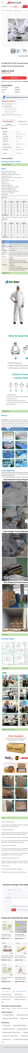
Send (14, 909)
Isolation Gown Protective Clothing (10, 1036)
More (2, 1042)
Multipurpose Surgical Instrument (10, 1018)
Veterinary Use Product (6, 994)
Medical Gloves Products (20, 999)
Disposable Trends (7, 1039)
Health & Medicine (8, 10)
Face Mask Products (6, 999)
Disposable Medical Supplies (19, 1025)
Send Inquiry (14, 78)
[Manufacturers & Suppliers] (14, 2)
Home (2, 10)
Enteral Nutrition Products (7, 997)
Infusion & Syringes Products (21, 997)
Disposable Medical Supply (8, 1029)
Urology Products (18, 994)
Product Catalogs (22, 991)
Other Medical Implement (8, 1015)
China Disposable (6, 1025)
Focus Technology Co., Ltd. (18, 1047)
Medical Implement (17, 10)
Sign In (3, 114)
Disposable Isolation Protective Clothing (11, 1032)
